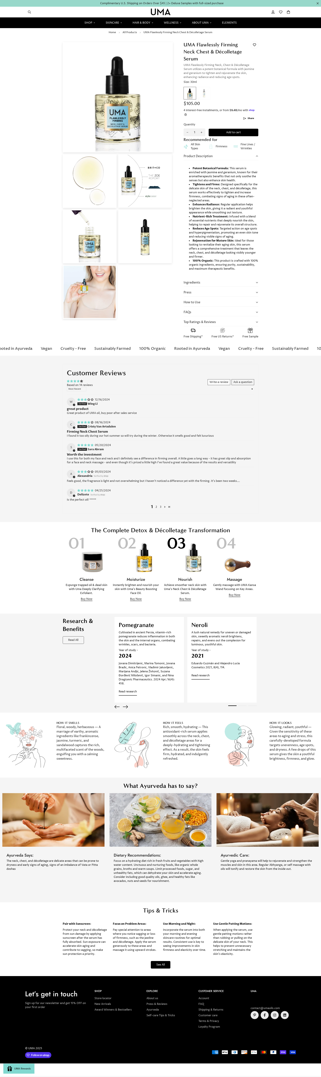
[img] (85, 400)
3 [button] (160, 507)
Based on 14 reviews (80, 385)
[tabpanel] (149, 660)
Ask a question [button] (242, 382)
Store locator (103, 998)
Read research (128, 691)
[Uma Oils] (160, 12)
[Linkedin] (285, 1015)
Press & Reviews (156, 1004)
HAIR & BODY (141, 23)
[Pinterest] (255, 1015)
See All (160, 965)
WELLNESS (171, 23)
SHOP (88, 23)
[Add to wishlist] (254, 45)
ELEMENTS (229, 23)
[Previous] (117, 706)
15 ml (204, 93)
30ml (190, 93)
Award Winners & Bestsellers (113, 1010)
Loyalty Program (209, 1027)
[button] (288, 12)
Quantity (189, 124)
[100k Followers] (275, 1015)
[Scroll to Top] (314, 1059)
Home (112, 32)
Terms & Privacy (208, 1021)
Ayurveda (152, 1010)
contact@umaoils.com (265, 1008)
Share (251, 118)
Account (203, 998)
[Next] (125, 706)
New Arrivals (102, 1004)
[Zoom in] (166, 49)
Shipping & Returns (210, 1010)
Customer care (208, 1015)
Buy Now (86, 599)
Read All (73, 640)
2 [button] (156, 507)
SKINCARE (112, 23)
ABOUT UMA (200, 23)
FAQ (201, 1004)
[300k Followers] (265, 1015)
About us (152, 998)
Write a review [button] (218, 382)
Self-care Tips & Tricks (160, 1015)
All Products (130, 32)
